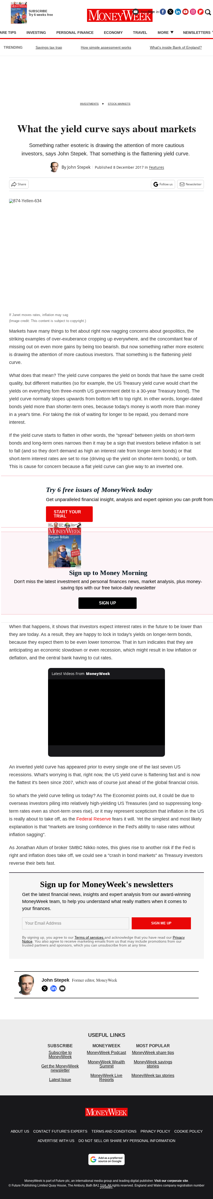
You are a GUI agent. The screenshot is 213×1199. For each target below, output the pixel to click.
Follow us (166, 184)
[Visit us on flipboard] (200, 12)
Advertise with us (56, 1141)
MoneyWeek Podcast (106, 1052)
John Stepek (78, 167)
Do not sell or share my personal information (126, 1141)
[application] (106, 712)
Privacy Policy (155, 1131)
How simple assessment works (106, 47)
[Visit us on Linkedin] (178, 12)
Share (22, 184)
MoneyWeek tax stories (152, 1075)
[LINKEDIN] (54, 988)
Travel (140, 32)
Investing (36, 32)
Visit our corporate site (171, 1181)
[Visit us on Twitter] (170, 12)
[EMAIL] (63, 988)
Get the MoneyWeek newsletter (60, 1068)
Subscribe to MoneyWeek (60, 1054)
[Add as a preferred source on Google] (106, 1159)
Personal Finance (75, 32)
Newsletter (194, 184)
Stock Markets (119, 103)
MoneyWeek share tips (153, 1052)
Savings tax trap (49, 47)
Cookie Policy (188, 1131)
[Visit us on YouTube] (185, 12)
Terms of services (89, 937)
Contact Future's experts (60, 1131)
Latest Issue (60, 1079)
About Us (20, 1131)
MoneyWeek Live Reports (106, 1077)
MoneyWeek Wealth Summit (106, 1064)
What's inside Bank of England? (176, 47)
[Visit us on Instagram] (193, 12)
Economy (113, 32)
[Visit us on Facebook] (163, 12)
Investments (89, 103)
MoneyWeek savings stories (153, 1064)
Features (156, 167)
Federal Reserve (93, 819)
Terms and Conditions (113, 1131)
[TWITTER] (46, 988)
